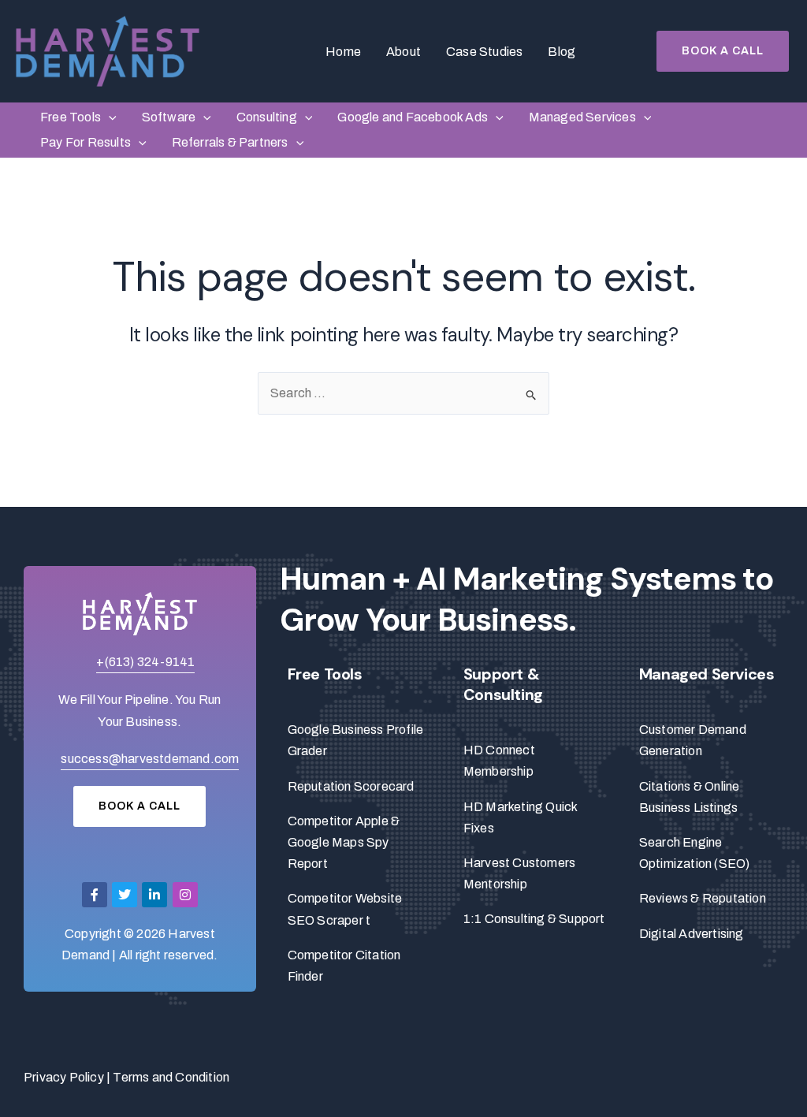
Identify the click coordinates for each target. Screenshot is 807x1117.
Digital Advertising (691, 933)
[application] (109, 117)
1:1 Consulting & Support (534, 918)
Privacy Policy (64, 1077)
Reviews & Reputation (702, 898)
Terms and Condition (171, 1077)
